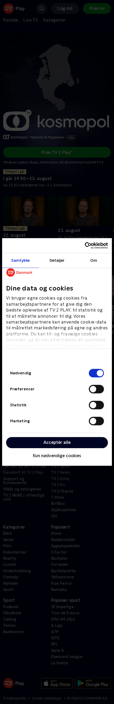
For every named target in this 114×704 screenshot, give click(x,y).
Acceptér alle (57, 442)
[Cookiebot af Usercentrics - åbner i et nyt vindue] (85, 245)
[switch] (96, 389)
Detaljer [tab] (57, 260)
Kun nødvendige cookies (57, 455)
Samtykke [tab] (20, 260)
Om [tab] (93, 260)
